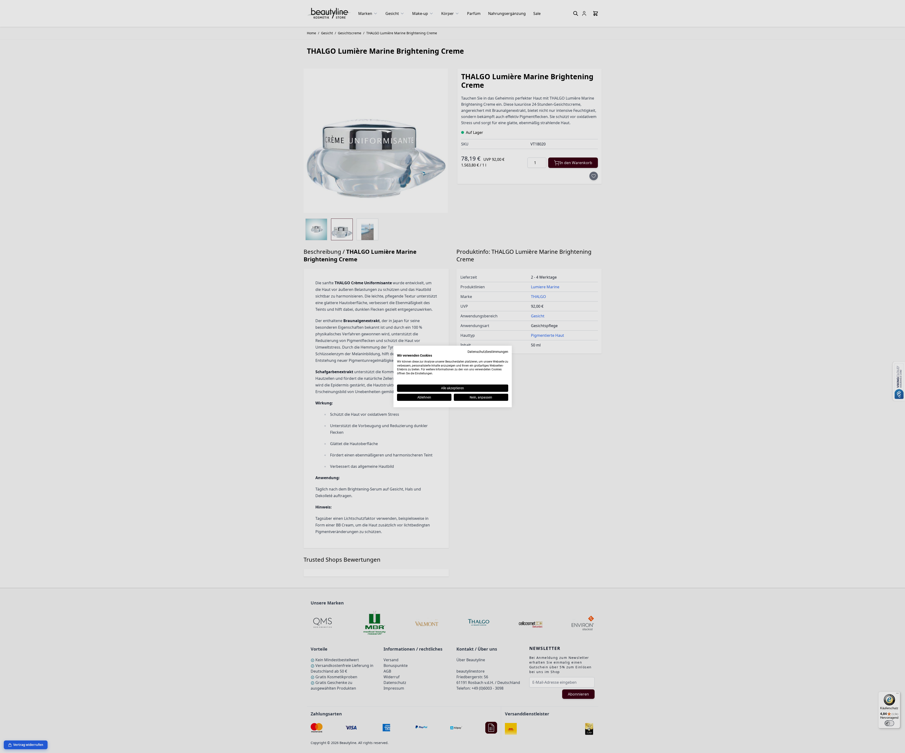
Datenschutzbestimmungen (488, 352)
